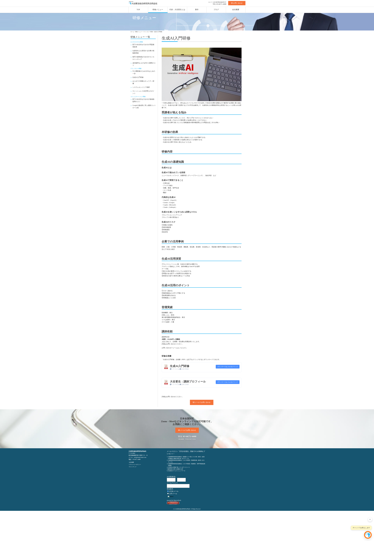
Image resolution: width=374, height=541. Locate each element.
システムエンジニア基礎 (141, 87)
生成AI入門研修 (137, 77)
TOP (138, 10)
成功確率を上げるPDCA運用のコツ (143, 64)
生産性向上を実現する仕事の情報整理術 (143, 52)
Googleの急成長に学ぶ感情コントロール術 (144, 107)
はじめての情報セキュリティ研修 (143, 82)
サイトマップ (132, 466)
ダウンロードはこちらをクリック (227, 366)
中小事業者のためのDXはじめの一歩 (143, 72)
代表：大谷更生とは (177, 10)
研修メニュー (158, 10)
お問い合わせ (238, 3)
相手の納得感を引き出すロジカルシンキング (143, 58)
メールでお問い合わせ (202, 402)
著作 (196, 10)
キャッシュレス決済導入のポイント (143, 92)
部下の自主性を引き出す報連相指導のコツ (143, 100)
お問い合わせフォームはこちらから (174, 348)
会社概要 (235, 10)
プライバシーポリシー (135, 464)
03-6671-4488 (221, 4)
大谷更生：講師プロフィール (188, 381)
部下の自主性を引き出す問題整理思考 (143, 46)
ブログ (216, 10)
